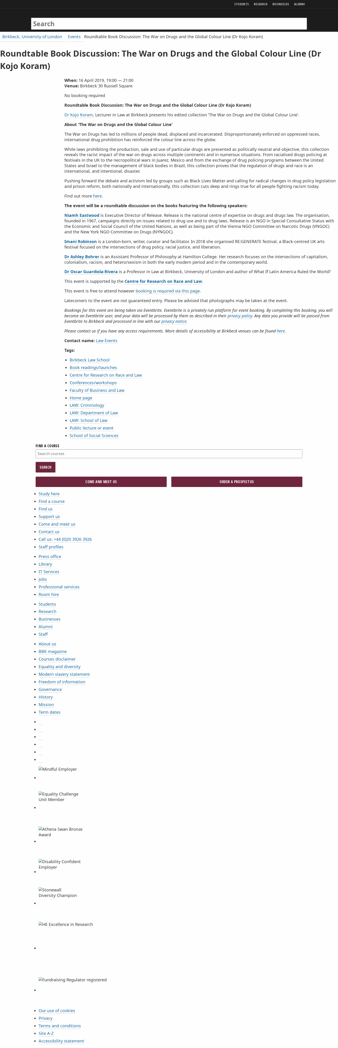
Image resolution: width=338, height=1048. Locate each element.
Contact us (49, 531)
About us (47, 644)
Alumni (46, 626)
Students (47, 604)
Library (45, 564)
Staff (43, 634)
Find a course (52, 501)
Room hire (49, 594)
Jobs (43, 579)
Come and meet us (57, 524)
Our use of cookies (57, 1010)
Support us (49, 516)
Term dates (49, 712)
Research (47, 611)
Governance (50, 689)
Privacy (45, 1018)
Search (45, 467)
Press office (50, 556)
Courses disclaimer (57, 659)
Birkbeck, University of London (32, 36)
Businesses (49, 619)
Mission (46, 704)
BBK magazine (53, 651)
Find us (46, 509)
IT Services (49, 571)
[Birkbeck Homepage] (51, 19)
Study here (49, 493)
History (46, 697)
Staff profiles (51, 547)
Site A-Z (46, 1033)
